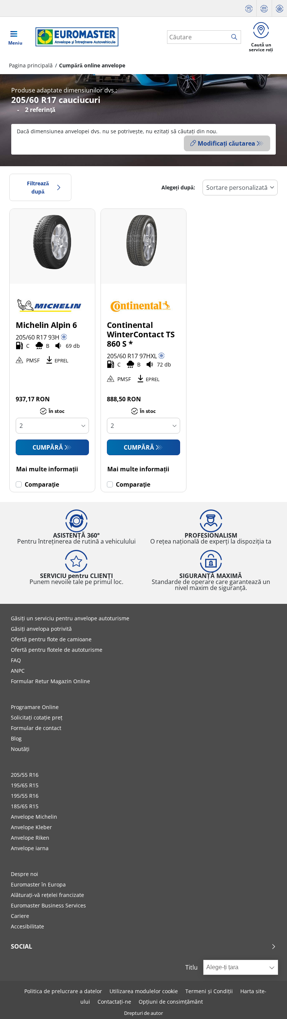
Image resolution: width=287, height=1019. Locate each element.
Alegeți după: (178, 187)
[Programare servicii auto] (264, 8)
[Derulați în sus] (267, 1003)
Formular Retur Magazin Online (50, 681)
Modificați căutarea (226, 143)
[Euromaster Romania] (74, 36)
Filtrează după (38, 187)
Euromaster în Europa (38, 884)
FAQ (16, 660)
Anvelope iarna (30, 848)
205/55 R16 (24, 774)
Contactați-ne (114, 1001)
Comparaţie (42, 484)
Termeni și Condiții (209, 991)
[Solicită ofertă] (248, 8)
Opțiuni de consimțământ (171, 1001)
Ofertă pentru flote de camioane (51, 639)
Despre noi (24, 873)
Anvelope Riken (30, 837)
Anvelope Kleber (31, 827)
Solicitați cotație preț (36, 717)
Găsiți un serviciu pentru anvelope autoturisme (70, 618)
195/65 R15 (24, 785)
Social (21, 946)
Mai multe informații (47, 469)
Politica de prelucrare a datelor (63, 991)
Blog (16, 738)
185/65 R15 (24, 806)
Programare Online (35, 707)
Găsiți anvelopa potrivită (41, 628)
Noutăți (20, 748)
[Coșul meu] (279, 8)
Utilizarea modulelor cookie (143, 991)
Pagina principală (31, 65)
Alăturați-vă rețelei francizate (47, 894)
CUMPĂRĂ (48, 447)
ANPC (18, 670)
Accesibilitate (27, 926)
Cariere (20, 915)
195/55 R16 (24, 795)
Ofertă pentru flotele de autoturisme (56, 649)
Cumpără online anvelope (92, 65)
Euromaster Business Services (48, 905)
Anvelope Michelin (34, 816)
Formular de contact (36, 727)
